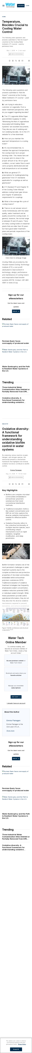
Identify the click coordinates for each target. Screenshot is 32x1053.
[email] (22, 61)
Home (4, 16)
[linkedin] (13, 61)
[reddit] (19, 61)
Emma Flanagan (16, 470)
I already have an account (16, 703)
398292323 (14, 545)
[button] (3, 5)
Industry (5, 424)
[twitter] (16, 61)
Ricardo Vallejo (22, 545)
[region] (16, 1045)
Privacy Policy (22, 1044)
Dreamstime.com (22, 546)
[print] (29, 61)
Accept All (16, 1049)
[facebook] (9, 61)
